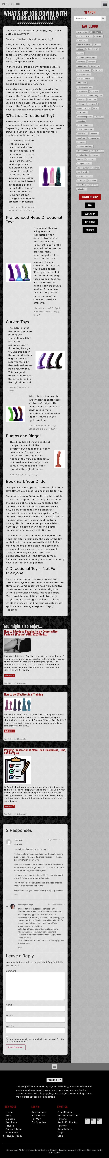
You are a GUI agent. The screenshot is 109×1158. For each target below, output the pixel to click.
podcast (94, 134)
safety (80, 159)
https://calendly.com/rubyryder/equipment (37, 932)
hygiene (94, 91)
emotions (81, 62)
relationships (82, 155)
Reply (16, 894)
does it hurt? (93, 49)
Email (9, 1015)
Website (10, 1026)
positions (81, 138)
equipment (82, 66)
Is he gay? (93, 104)
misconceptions (85, 117)
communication (84, 45)
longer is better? (84, 108)
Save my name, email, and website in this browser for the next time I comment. (35, 1040)
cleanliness (82, 40)
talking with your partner (88, 168)
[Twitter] (93, 1121)
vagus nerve (92, 185)
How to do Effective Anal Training (23, 694)
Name (10, 1005)
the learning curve (84, 176)
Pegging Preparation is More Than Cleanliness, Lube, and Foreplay (35, 751)
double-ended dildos (86, 57)
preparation (94, 138)
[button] (104, 4)
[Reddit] (99, 1121)
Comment (12, 971)
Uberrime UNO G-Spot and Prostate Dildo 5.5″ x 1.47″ (47, 311)
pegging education (85, 125)
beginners (96, 32)
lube (95, 108)
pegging (81, 121)
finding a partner (84, 70)
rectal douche (97, 151)
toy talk (81, 185)
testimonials (83, 172)
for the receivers (85, 78)
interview (92, 100)
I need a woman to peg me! (90, 95)
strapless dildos (84, 164)
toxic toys (81, 181)
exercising (95, 66)
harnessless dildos (85, 87)
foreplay (98, 70)
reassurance (83, 151)
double (80, 53)
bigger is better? (84, 36)
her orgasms (82, 91)
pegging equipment (85, 129)
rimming (95, 155)
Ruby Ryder (23, 904)
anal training (82, 32)
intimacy (81, 104)
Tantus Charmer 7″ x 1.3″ (24, 474)
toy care (93, 181)
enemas (92, 62)
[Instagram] (87, 1121)
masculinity (82, 113)
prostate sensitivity (85, 147)
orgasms (99, 117)
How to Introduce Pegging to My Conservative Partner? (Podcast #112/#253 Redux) (31, 632)
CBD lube (99, 36)
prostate (81, 142)
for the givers (84, 74)
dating (97, 45)
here (29, 937)
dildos (80, 49)
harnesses (82, 83)
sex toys (91, 159)
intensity (81, 100)
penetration (82, 134)
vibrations (81, 189)
